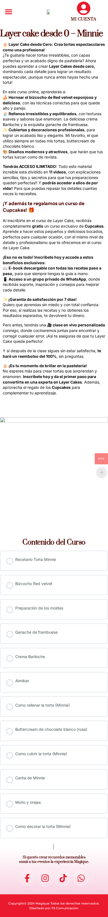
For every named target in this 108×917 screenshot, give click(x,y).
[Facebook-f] (27, 878)
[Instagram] (45, 878)
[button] (8, 11)
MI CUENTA (83, 19)
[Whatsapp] (81, 878)
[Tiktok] (63, 878)
